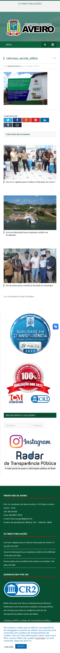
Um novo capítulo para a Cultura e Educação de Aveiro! (30, 182)
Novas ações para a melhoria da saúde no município (29, 285)
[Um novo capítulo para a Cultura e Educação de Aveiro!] (30, 162)
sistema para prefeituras (39, 603)
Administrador (14, 66)
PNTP (16, 620)
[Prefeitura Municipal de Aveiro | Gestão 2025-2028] (30, 27)
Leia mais (40, 638)
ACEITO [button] (21, 646)
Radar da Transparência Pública (36, 620)
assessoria (24, 606)
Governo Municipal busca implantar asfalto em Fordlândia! (31, 6)
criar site (21, 603)
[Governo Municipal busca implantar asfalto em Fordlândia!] (30, 212)
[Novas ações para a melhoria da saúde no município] (30, 266)
